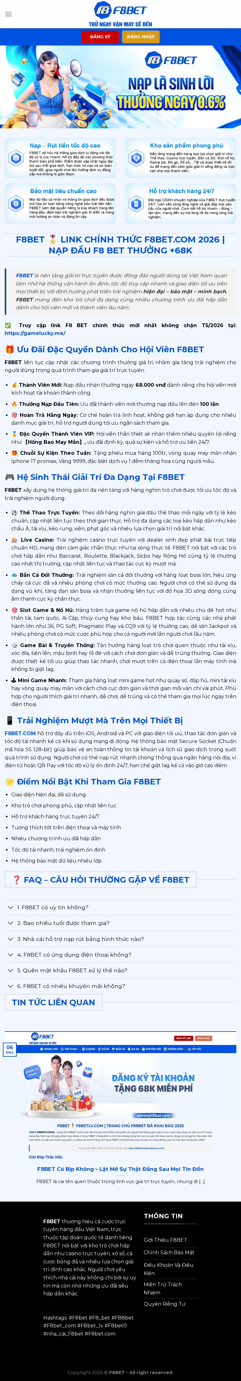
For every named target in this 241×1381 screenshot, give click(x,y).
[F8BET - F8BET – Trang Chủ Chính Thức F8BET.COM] (120, 14)
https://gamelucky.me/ (35, 333)
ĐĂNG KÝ (100, 36)
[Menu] (8, 14)
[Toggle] (11, 908)
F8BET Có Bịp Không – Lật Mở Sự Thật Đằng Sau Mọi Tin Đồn (120, 1169)
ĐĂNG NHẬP (141, 36)
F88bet (124, 1318)
